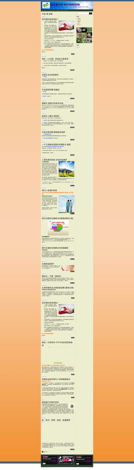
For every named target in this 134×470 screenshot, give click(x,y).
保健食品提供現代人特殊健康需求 (56, 379)
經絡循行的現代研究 (50, 402)
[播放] (60, 463)
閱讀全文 (44, 51)
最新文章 (49, 10)
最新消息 (45, 10)
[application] (50, 460)
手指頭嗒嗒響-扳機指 (50, 89)
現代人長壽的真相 (49, 190)
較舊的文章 (44, 451)
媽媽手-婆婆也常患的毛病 (52, 103)
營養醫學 (79, 21)
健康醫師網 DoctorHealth (65, 4)
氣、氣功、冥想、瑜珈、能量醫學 (56, 420)
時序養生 (53, 10)
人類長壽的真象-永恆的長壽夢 (54, 159)
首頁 (42, 10)
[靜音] (71, 463)
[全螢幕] (72, 463)
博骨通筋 (72, 70)
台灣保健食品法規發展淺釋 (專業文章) (58, 287)
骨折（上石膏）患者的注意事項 (55, 58)
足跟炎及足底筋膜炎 (50, 74)
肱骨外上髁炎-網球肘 (50, 116)
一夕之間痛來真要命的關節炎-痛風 (56, 144)
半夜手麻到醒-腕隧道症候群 (53, 132)
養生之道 (72, 185)
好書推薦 (65, 10)
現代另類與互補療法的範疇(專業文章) (57, 218)
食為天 (73, 54)
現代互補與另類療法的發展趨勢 (55, 247)
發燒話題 (57, 10)
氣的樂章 (72, 449)
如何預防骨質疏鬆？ (50, 19)
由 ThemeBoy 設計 (90, 467)
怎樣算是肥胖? (48, 263)
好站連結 (61, 10)
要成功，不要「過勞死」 (52, 276)
